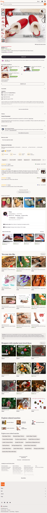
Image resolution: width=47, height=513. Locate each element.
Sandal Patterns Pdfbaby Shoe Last (33, 443)
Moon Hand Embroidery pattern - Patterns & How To (29, 475)
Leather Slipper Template (31, 437)
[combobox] (23, 4)
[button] (20, 218)
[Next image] (43, 25)
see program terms (13, 130)
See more (43, 254)
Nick (39, 177)
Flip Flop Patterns (6, 446)
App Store (5, 500)
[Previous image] (7, 25)
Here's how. (31, 118)
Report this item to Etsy (41, 44)
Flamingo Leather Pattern (39, 449)
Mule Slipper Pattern (7, 437)
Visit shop (42, 231)
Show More (23, 478)
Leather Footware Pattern (8, 443)
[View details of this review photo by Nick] (43, 180)
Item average (9, 150)
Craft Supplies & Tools (26, 459)
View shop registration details (7, 139)
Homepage (19, 459)
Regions (17, 511)
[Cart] (45, 1)
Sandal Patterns (28, 449)
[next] (44, 202)
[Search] (45, 4)
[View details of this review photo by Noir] (18, 202)
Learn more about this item (23, 109)
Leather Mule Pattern (7, 449)
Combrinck (38, 164)
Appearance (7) (26, 159)
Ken (39, 184)
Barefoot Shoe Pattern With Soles (9, 452)
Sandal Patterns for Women (35, 440)
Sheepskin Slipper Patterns (19, 437)
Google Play (13, 500)
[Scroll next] (46, 160)
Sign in (38, 1)
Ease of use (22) (12, 159)
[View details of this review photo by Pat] (29, 202)
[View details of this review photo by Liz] (40, 202)
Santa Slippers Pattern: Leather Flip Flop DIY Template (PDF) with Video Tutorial (17, 50)
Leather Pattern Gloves (18, 449)
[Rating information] (9, 215)
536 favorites (23, 457)
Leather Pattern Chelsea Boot (30, 446)
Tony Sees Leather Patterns (21, 440)
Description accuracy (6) (36, 159)
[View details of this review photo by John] (43, 172)
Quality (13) (20, 159)
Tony (10, 212)
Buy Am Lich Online (39, 467)
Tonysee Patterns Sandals (8, 440)
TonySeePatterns (4, 52)
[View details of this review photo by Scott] (6, 202)
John (39, 169)
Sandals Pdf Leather (19, 443)
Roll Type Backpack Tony (17, 446)
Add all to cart (23, 83)
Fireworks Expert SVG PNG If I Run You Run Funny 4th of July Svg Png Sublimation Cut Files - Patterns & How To (28, 470)
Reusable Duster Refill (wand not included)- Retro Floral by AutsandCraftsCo (6, 469)
